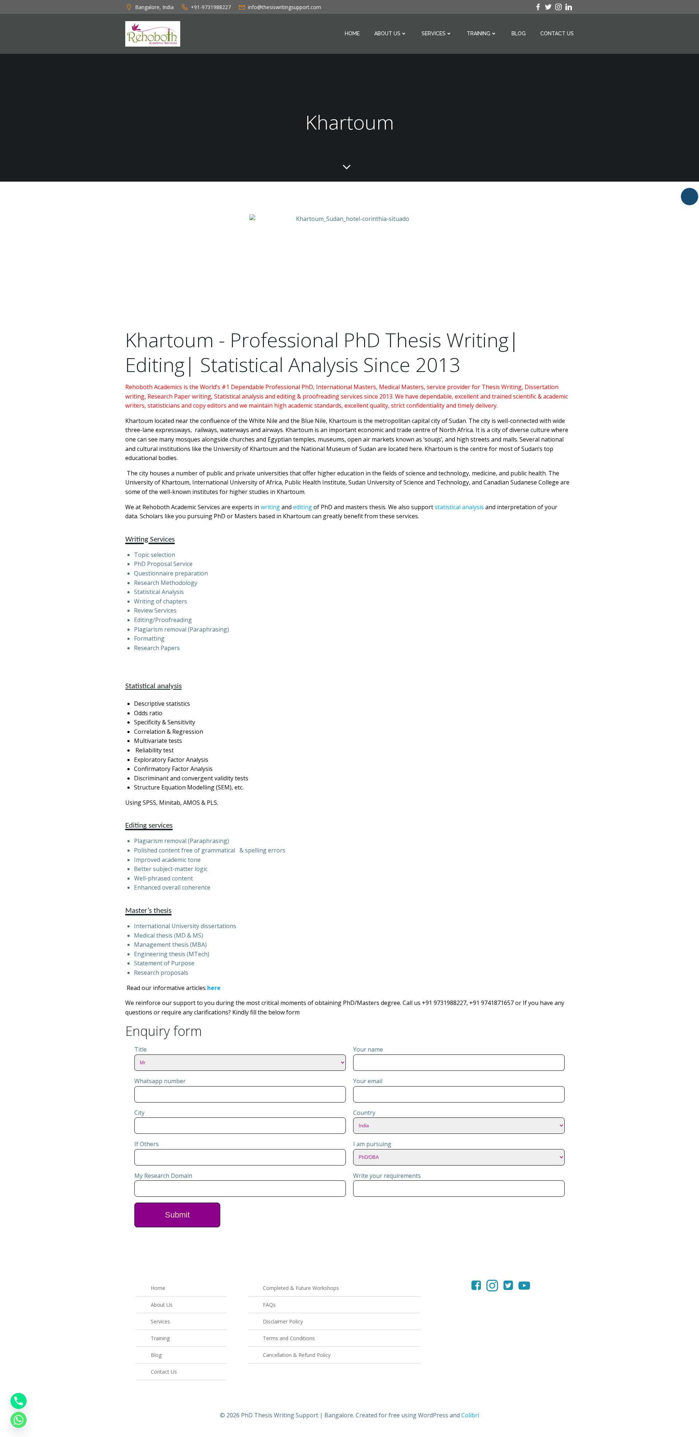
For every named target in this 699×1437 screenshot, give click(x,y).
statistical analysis (459, 507)
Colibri (470, 1415)
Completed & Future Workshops (301, 1287)
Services (434, 33)
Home (352, 33)
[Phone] (19, 1401)
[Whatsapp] (19, 1420)
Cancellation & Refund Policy (297, 1354)
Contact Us (557, 33)
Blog (519, 33)
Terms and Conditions (289, 1338)
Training (478, 33)
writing (270, 507)
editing (302, 507)
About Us (387, 33)
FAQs (269, 1304)
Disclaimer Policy (283, 1321)
